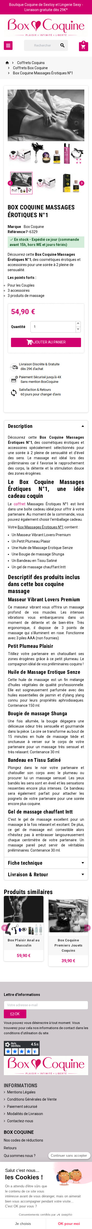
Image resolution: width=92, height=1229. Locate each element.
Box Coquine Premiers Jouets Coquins (68, 945)
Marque (14, 227)
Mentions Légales (21, 1092)
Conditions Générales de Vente (32, 1099)
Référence (16, 232)
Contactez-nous (20, 1121)
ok (16, 1014)
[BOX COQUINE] (46, 27)
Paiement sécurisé (22, 1106)
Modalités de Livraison (25, 1114)
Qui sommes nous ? (20, 1156)
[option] (23, 928)
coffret (19, 504)
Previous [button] (4, 928)
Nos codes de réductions (23, 1140)
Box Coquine (34, 227)
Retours (10, 1148)
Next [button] (87, 928)
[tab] (46, 426)
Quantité (18, 327)
